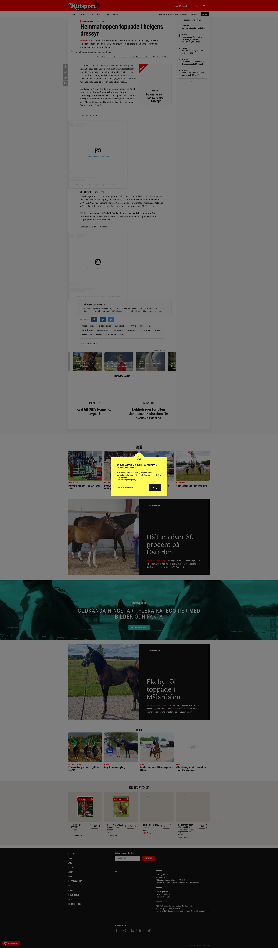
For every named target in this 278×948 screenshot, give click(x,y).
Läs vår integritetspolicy (126, 480)
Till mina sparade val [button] (125, 487)
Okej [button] (155, 487)
